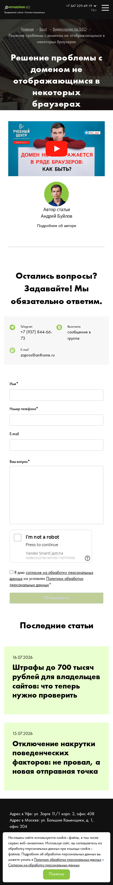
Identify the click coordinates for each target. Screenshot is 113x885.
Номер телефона (24, 409)
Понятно (56, 874)
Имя (14, 384)
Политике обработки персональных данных (67, 860)
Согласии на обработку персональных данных (44, 865)
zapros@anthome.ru (38, 355)
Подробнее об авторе (56, 226)
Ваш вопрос (20, 462)
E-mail (14, 434)
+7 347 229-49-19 (79, 6)
